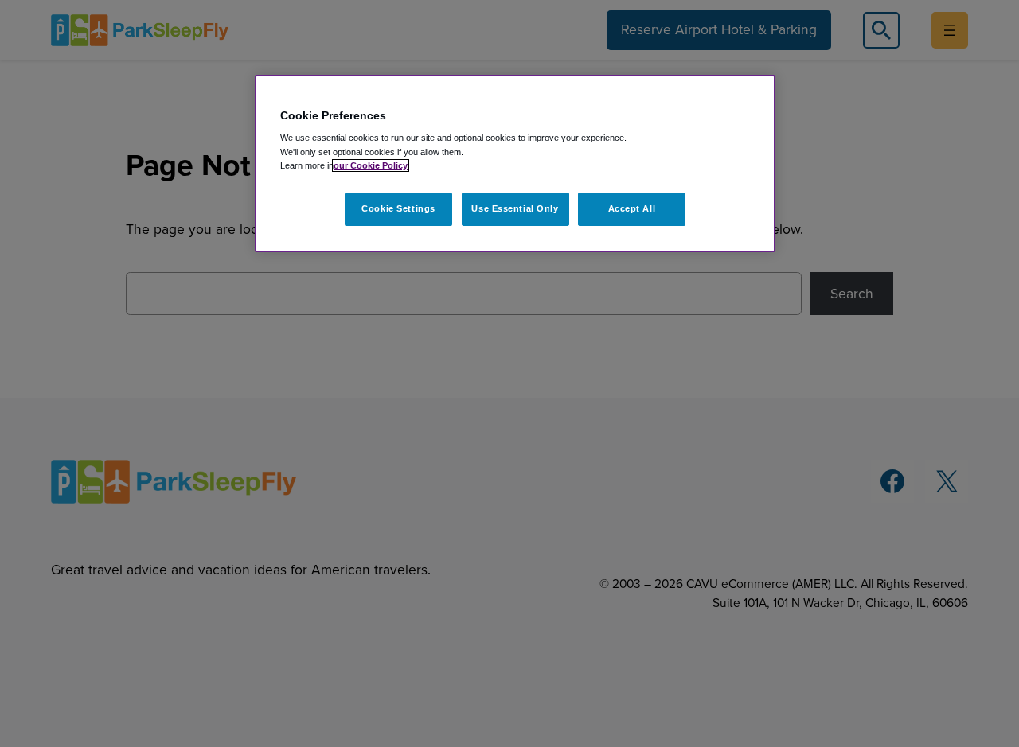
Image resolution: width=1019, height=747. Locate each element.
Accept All (632, 208)
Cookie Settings (398, 208)
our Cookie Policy (371, 165)
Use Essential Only (514, 208)
